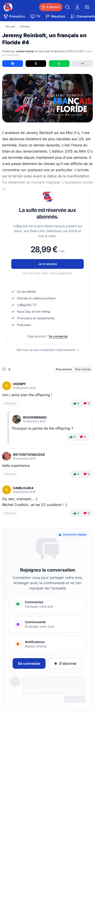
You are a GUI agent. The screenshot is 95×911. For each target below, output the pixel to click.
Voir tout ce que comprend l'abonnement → (47, 350)
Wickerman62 (35, 417)
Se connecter (58, 336)
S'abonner (68, 663)
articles (25, 26)
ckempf (19, 384)
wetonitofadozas (29, 454)
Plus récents (83, 369)
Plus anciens (64, 369)
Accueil (10, 26)
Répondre (10, 403)
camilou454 (23, 488)
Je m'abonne (47, 264)
